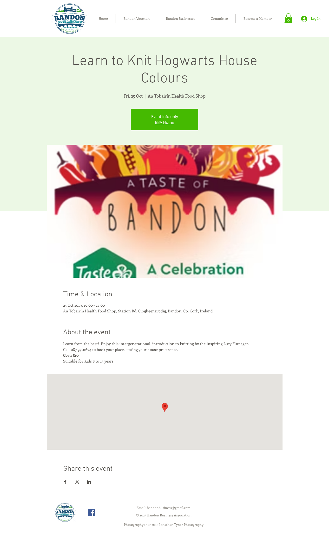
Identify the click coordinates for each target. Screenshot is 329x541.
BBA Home (164, 122)
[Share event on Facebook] (65, 482)
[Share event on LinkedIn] (89, 482)
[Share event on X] (77, 482)
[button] (288, 18)
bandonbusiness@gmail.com (169, 507)
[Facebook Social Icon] (91, 512)
